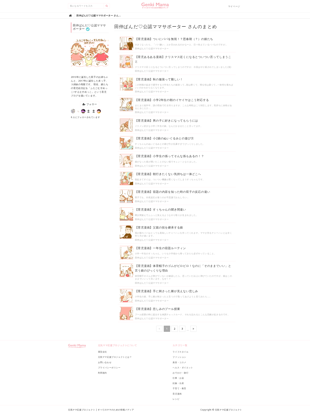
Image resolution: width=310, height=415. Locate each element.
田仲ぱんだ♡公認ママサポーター (152, 48)
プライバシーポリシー (109, 367)
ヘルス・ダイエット (183, 367)
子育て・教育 (179, 388)
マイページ (234, 6)
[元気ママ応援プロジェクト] (155, 7)
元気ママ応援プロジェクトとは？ (115, 357)
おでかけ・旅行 (180, 372)
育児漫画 (177, 393)
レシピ (176, 398)
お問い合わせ (105, 362)
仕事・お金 (178, 377)
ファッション (179, 357)
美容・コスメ (179, 362)
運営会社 (102, 351)
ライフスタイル (180, 351)
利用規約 (102, 372)
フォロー (91, 104)
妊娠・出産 (178, 383)
